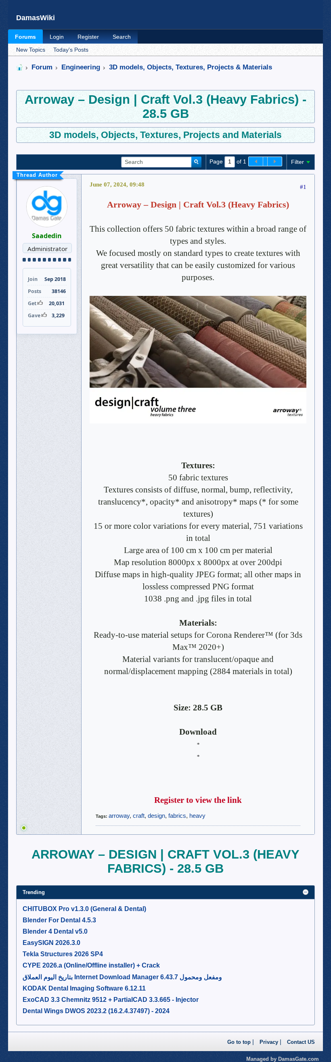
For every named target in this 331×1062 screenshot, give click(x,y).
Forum (41, 67)
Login (57, 37)
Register (88, 37)
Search (122, 37)
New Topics (30, 50)
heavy (197, 815)
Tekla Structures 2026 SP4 (63, 954)
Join (33, 279)
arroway (119, 815)
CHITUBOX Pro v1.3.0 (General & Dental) (84, 908)
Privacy (269, 1042)
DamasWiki (35, 18)
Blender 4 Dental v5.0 (55, 931)
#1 (303, 187)
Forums (25, 37)
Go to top (239, 1042)
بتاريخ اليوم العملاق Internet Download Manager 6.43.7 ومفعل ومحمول (122, 977)
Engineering (80, 67)
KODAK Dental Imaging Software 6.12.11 (84, 988)
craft (139, 815)
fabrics (177, 815)
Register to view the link (198, 800)
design (156, 815)
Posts (34, 291)
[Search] (196, 162)
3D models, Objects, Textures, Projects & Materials (190, 67)
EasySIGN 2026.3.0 (51, 942)
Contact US (301, 1042)
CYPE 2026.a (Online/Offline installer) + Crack (91, 965)
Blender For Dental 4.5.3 (59, 920)
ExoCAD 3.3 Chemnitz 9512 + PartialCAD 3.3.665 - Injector (111, 999)
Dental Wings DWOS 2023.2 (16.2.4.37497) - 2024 (96, 1011)
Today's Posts (70, 50)
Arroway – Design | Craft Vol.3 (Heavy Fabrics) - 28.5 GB (165, 106)
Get (32, 303)
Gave (34, 315)
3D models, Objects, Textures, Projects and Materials (165, 135)
